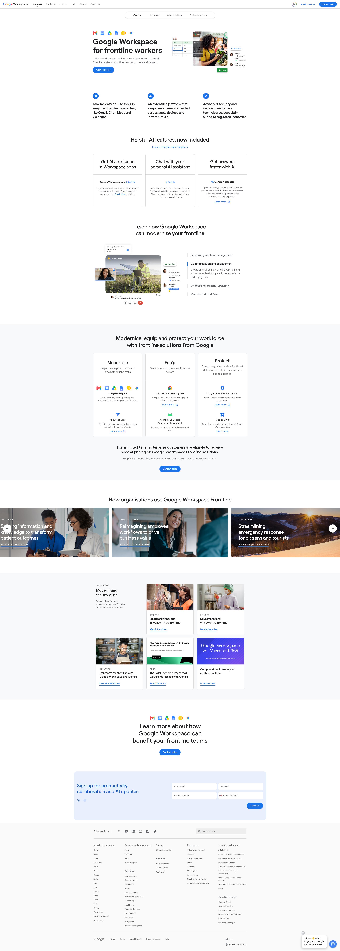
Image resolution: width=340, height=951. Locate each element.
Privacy (113, 939)
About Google (136, 939)
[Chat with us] (333, 944)
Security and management (138, 845)
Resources (95, 4)
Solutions (37, 4)
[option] (138, 15)
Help (167, 939)
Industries (64, 4)
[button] (333, 944)
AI (74, 4)
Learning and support (229, 845)
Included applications (105, 845)
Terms (122, 939)
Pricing (83, 4)
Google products (153, 939)
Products (50, 4)
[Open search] (294, 4)
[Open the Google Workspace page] (16, 4)
